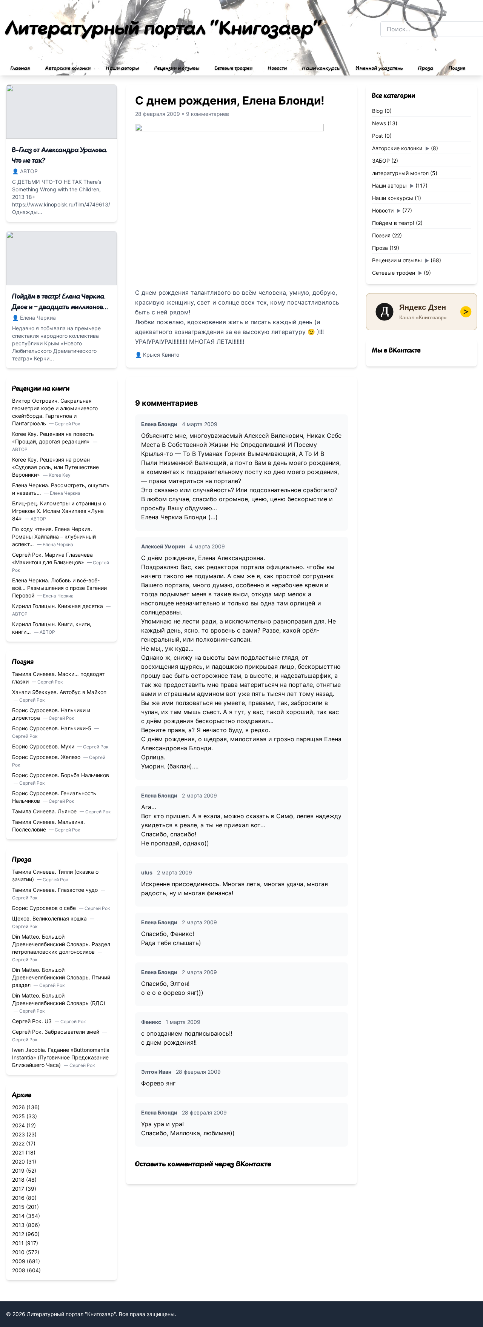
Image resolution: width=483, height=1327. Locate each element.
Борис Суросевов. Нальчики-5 (52, 728)
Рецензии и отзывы (177, 68)
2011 (18, 1243)
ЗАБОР (381, 160)
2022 (18, 1143)
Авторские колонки (68, 68)
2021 (18, 1152)
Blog (377, 111)
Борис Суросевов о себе (44, 908)
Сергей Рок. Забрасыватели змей (56, 1031)
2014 (18, 1216)
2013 (18, 1225)
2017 (18, 1188)
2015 (18, 1207)
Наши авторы (122, 68)
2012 (18, 1234)
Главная (20, 68)
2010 (18, 1252)
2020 (18, 1161)
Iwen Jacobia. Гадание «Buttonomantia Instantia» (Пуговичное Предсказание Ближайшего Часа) (60, 1057)
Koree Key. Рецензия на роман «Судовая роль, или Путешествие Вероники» (55, 467)
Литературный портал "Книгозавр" (164, 28)
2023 (18, 1134)
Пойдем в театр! (393, 223)
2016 (18, 1198)
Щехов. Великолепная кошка (50, 918)
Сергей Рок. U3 (32, 1021)
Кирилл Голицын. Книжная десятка (58, 606)
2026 (18, 1107)
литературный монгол (400, 173)
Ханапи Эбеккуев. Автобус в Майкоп (59, 692)
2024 (18, 1125)
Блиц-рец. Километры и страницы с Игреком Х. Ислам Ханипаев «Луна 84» (59, 511)
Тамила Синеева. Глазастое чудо (55, 890)
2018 (18, 1179)
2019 (18, 1170)
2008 (18, 1270)
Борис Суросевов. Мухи (44, 746)
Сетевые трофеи (234, 68)
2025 (18, 1116)
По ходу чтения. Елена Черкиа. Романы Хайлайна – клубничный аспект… (54, 536)
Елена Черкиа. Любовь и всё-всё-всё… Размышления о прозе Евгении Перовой (59, 588)
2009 (18, 1261)
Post (377, 135)
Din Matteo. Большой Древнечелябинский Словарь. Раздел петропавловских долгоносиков (61, 944)
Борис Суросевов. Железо (47, 757)
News (379, 123)
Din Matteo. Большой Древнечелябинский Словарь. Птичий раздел (61, 977)
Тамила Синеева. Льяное (45, 811)
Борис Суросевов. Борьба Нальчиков (60, 775)
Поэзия (457, 68)
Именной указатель (379, 68)
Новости (277, 68)
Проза (426, 68)
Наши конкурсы (321, 68)
